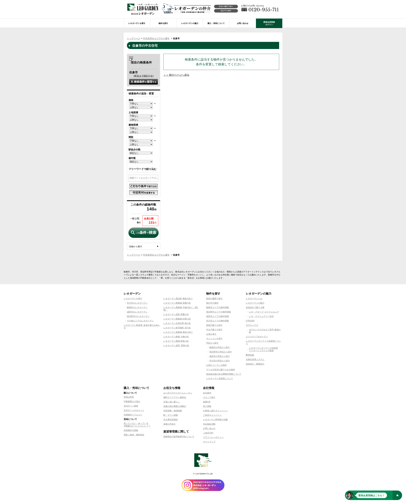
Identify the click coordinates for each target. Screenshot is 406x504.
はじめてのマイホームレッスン (177, 393)
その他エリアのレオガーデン (140, 321)
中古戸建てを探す (214, 329)
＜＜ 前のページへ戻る (176, 75)
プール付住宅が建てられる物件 (220, 369)
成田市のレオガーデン (137, 312)
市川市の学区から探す (219, 361)
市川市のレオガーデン (137, 303)
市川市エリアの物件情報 (217, 321)
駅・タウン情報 (170, 415)
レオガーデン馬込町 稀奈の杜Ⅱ (178, 298)
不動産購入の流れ (132, 401)
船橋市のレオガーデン (137, 307)
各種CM (206, 402)
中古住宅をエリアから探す (156, 38)
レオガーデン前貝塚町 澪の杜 (177, 328)
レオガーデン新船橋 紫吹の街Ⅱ (178, 332)
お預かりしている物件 (216, 365)
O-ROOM (250, 321)
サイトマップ (209, 442)
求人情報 (207, 406)
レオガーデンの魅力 (255, 303)
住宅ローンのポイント (134, 410)
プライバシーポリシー (213, 437)
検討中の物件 (226, 11)
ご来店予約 (208, 433)
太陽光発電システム (255, 359)
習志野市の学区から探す (220, 352)
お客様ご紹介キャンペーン (215, 410)
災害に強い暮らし (171, 402)
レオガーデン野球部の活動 (215, 419)
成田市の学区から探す (219, 356)
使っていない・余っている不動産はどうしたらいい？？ (137, 424)
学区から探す (212, 343)
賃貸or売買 (129, 397)
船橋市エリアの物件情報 (217, 307)
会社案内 (207, 393)
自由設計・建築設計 (255, 364)
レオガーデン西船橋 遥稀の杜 (177, 303)
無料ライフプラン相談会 (174, 397)
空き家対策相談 (170, 419)
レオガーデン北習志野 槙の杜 (177, 323)
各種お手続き (169, 424)
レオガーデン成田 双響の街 (176, 314)
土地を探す (211, 334)
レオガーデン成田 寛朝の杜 (176, 345)
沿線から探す (135, 246)
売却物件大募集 (131, 430)
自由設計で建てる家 (255, 307)
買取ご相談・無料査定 (134, 435)
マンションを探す (214, 338)
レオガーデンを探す (133, 298)
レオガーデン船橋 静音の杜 (176, 341)
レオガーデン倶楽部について (219, 378)
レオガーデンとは (254, 298)
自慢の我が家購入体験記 (174, 406)
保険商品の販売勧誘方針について (178, 436)
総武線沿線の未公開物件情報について (223, 374)
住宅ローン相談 (131, 406)
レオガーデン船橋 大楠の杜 (176, 336)
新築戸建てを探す (214, 325)
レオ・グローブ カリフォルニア (264, 312)
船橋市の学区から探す (219, 347)
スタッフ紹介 (209, 397)
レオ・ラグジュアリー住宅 (261, 316)
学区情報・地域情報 (172, 410)
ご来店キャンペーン (212, 415)
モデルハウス (252, 325)
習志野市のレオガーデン (138, 316)
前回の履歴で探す (226, 6)
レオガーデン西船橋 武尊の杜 (177, 319)
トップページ (133, 38)
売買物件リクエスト (133, 415)
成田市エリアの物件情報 (217, 316)
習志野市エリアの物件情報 (218, 312)
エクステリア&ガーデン (257, 336)
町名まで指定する (143, 76)
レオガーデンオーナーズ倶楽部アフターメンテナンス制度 (263, 349)
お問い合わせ (209, 428)
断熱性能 (250, 355)
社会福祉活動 (209, 424)
